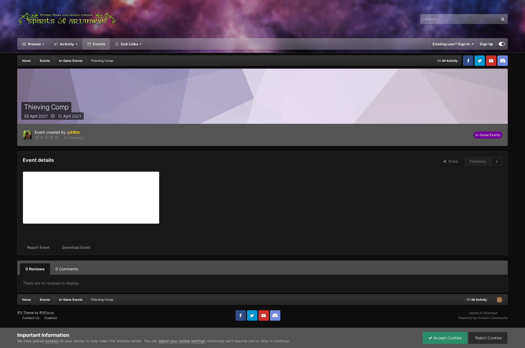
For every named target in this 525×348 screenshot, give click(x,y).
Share (452, 161)
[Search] (503, 19)
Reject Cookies (488, 337)
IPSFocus (46, 313)
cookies (51, 341)
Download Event (76, 247)
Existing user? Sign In (452, 44)
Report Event (38, 247)
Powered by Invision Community (483, 318)
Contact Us (30, 318)
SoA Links (129, 44)
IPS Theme (25, 313)
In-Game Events (488, 135)
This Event (482, 19)
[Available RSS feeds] (499, 299)
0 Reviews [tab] (35, 269)
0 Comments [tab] (67, 269)
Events (98, 44)
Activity (66, 44)
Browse (34, 44)
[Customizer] (502, 44)
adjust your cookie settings (182, 341)
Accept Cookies (447, 337)
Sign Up (486, 44)
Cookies (50, 318)
